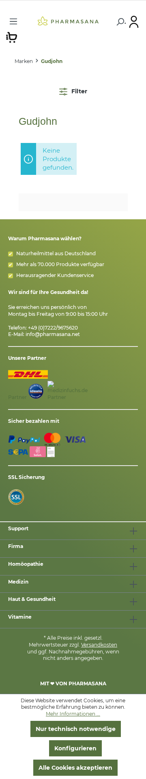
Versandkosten (99, 645)
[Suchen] (120, 21)
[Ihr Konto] (134, 21)
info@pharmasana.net (53, 334)
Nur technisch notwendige (76, 729)
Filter (78, 91)
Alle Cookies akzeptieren (75, 767)
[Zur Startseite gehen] (68, 20)
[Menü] (13, 21)
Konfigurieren (75, 748)
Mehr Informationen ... (73, 714)
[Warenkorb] (11, 36)
